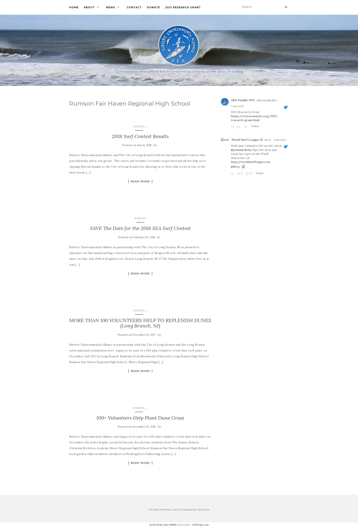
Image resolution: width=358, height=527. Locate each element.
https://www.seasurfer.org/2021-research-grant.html (254, 118)
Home (74, 7)
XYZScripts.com (200, 524)
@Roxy (235, 166)
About (89, 7)
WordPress (203, 509)
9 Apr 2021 (237, 106)
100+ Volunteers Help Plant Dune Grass (140, 418)
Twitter (255, 126)
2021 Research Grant (183, 7)
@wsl (268, 139)
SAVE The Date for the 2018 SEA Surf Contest (140, 228)
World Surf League (245, 140)
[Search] (286, 7)
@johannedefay (241, 150)
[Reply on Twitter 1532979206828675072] (233, 174)
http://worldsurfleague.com (250, 162)
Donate (153, 7)
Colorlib (176, 509)
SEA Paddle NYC (243, 100)
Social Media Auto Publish (163, 524)
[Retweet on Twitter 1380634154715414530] (239, 127)
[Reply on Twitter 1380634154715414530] (233, 127)
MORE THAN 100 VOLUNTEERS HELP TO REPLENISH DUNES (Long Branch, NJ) (140, 323)
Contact (134, 7)
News (110, 7)
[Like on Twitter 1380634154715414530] (246, 127)
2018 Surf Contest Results (140, 136)
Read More (140, 181)
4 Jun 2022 (280, 139)
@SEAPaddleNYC (267, 100)
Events (138, 126)
